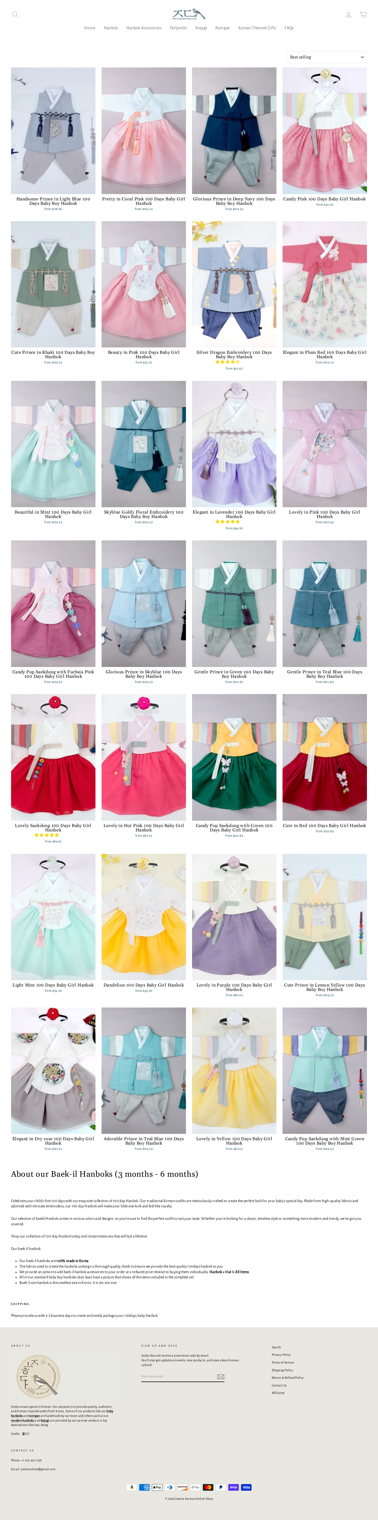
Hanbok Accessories (144, 28)
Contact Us (279, 1385)
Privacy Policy (281, 1354)
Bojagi (201, 28)
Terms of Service (283, 1362)
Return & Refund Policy (288, 1377)
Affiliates (278, 1393)
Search (276, 1347)
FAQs (289, 28)
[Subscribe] (220, 1377)
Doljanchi (178, 28)
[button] (228, 362)
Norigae (222, 28)
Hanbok (111, 28)
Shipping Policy (282, 1370)
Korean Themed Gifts (257, 28)
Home (89, 28)
